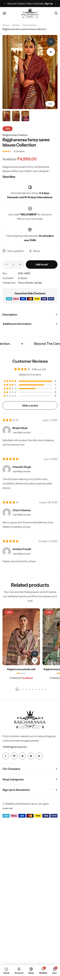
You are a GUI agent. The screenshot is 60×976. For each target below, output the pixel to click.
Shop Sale (47, 4)
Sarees (16, 25)
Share (36, 251)
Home (5, 25)
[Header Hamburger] (6, 13)
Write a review (30, 405)
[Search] (56, 13)
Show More (8, 176)
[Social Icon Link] (5, 756)
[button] (4, 4)
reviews (19, 151)
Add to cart (42, 264)
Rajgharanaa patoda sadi (21, 669)
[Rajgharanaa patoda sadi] (21, 636)
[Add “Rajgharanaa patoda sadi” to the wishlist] (34, 654)
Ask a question (15, 251)
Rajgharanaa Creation (15, 135)
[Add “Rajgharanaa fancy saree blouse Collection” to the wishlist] (51, 42)
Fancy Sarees (29, 25)
